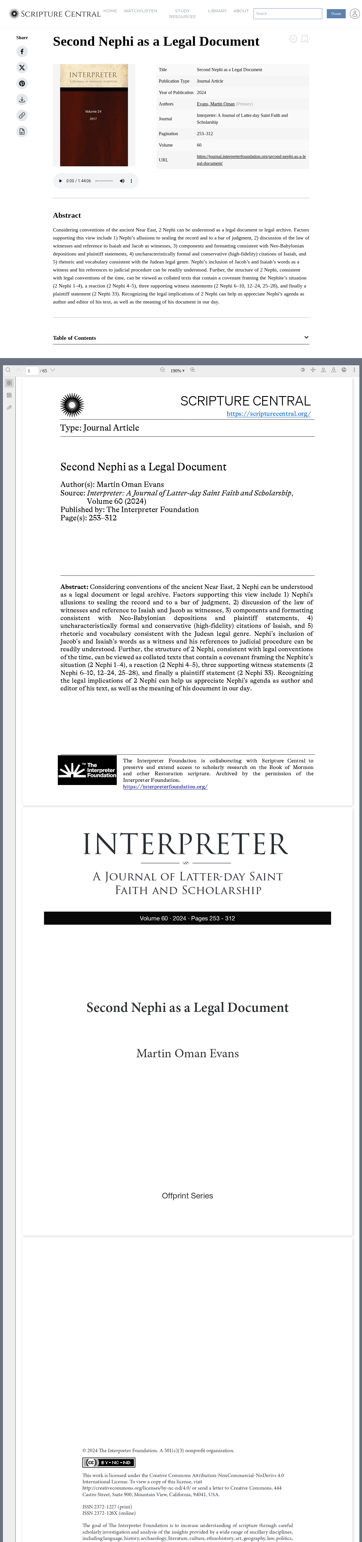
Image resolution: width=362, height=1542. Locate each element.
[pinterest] (22, 83)
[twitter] (22, 67)
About (241, 10)
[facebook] (22, 51)
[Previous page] (18, 369)
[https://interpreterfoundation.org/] (171, 786)
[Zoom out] (162, 369)
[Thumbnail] (9, 383)
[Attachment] (9, 407)
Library (217, 10)
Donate (336, 14)
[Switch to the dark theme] (302, 369)
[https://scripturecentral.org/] (264, 413)
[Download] (333, 369)
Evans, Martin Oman (216, 103)
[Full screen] (313, 369)
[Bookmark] (9, 395)
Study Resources (182, 13)
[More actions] (354, 369)
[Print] (344, 369)
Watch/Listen (140, 10)
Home (110, 10)
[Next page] (52, 369)
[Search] (8, 369)
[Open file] (323, 369)
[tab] (9, 384)
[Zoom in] (192, 369)
